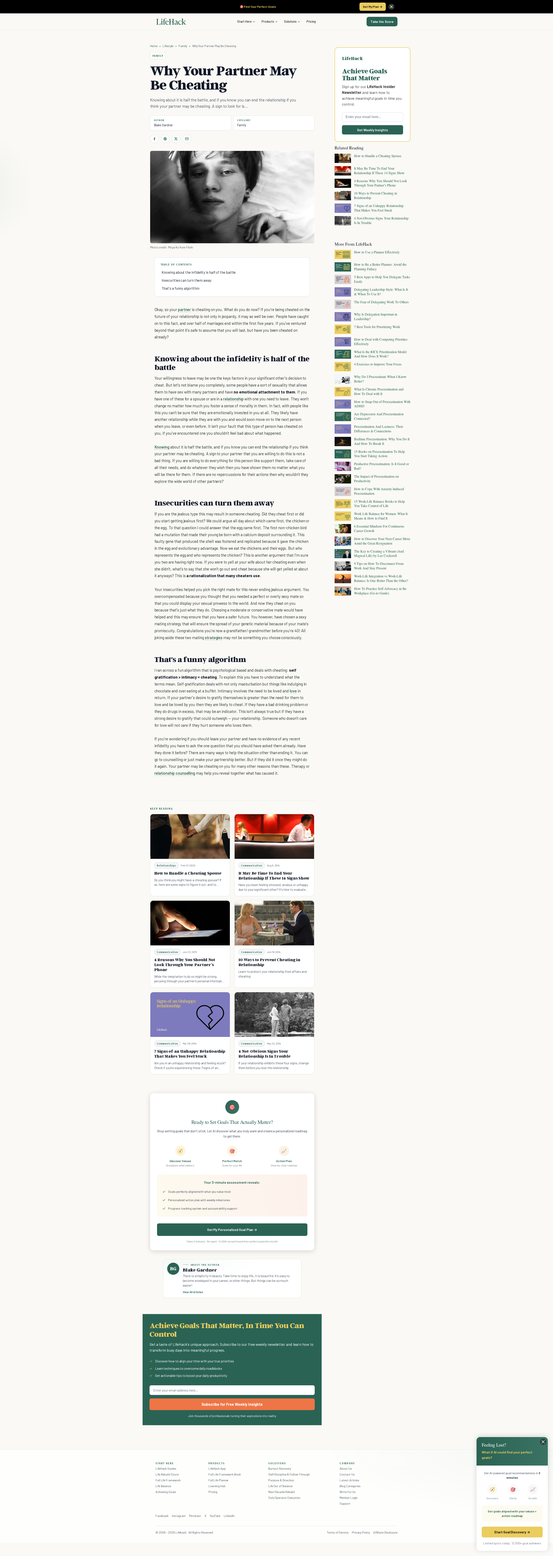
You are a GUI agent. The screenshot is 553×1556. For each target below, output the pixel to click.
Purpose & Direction (281, 1480)
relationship (233, 398)
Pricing (311, 21)
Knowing (162, 446)
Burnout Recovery (279, 1468)
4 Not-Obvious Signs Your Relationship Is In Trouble (264, 1053)
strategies (213, 637)
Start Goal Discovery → (512, 1532)
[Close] (391, 7)
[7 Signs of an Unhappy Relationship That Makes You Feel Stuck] (190, 1014)
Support (345, 1503)
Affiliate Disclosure (385, 1532)
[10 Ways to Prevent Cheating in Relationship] (274, 923)
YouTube (215, 1516)
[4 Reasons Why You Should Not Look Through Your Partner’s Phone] (190, 923)
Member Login (349, 1497)
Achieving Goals (166, 1492)
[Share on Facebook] (154, 138)
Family (183, 46)
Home (154, 46)
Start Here (244, 21)
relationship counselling (174, 773)
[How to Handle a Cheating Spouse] (190, 836)
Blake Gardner (163, 125)
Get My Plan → (372, 6)
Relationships (166, 865)
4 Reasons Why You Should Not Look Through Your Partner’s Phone (184, 964)
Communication (251, 865)
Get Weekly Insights (372, 130)
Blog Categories (350, 1486)
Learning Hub (217, 1486)
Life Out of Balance (280, 1486)
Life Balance (163, 1486)
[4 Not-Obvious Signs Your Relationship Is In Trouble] (274, 1014)
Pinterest (195, 1516)
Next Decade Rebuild (281, 1492)
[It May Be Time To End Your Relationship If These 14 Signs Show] (274, 836)
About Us (346, 1468)
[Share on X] (176, 138)
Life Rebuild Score (167, 1474)
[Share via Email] (187, 138)
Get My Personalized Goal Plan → (232, 1229)
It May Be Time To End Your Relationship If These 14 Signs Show (274, 875)
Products (268, 21)
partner (184, 309)
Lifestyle (168, 46)
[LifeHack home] (171, 21)
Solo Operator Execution (284, 1497)
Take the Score (382, 22)
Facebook (162, 1516)
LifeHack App (217, 1468)
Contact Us (347, 1474)
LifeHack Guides (166, 1468)
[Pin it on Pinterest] (165, 138)
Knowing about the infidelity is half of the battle (199, 272)
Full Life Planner (218, 1480)
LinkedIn (229, 1516)
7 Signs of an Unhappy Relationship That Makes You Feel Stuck (189, 1053)
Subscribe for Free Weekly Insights (232, 1404)
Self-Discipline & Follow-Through (289, 1474)
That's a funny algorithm (180, 288)
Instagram (178, 1516)
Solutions (290, 21)
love (293, 690)
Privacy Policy (361, 1532)
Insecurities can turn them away (186, 280)
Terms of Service (337, 1532)
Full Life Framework (168, 1480)
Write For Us (348, 1492)
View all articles (193, 1292)
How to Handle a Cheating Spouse (187, 873)
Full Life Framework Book (224, 1474)
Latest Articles (349, 1480)
